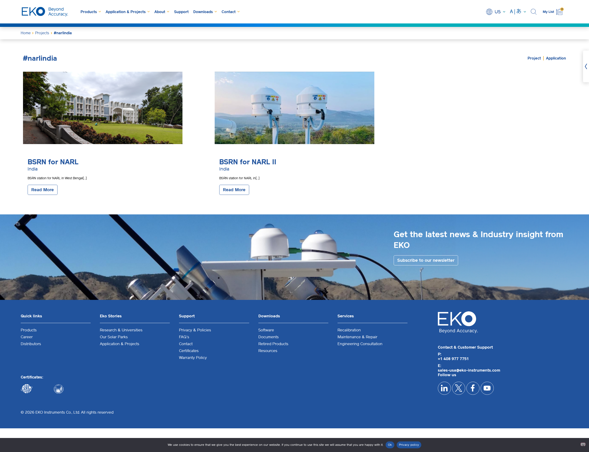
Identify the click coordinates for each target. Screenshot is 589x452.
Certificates (189, 350)
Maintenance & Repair (357, 337)
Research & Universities (121, 330)
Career (27, 337)
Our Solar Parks (114, 337)
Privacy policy (409, 444)
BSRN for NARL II (247, 162)
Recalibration (349, 330)
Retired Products (273, 343)
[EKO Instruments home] (45, 12)
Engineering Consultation (360, 343)
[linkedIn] (444, 388)
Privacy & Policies (195, 330)
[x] (458, 388)
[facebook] (472, 388)
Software (266, 330)
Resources (267, 350)
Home (26, 33)
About (159, 12)
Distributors (31, 343)
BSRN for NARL (53, 162)
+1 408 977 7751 (453, 358)
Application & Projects (126, 12)
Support (181, 12)
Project (534, 58)
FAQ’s (184, 337)
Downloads (203, 12)
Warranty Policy (193, 357)
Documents (268, 337)
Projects (42, 33)
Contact (229, 12)
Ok (390, 444)
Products (89, 12)
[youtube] (487, 388)
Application (556, 58)
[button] (534, 12)
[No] (583, 444)
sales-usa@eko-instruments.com (469, 370)
